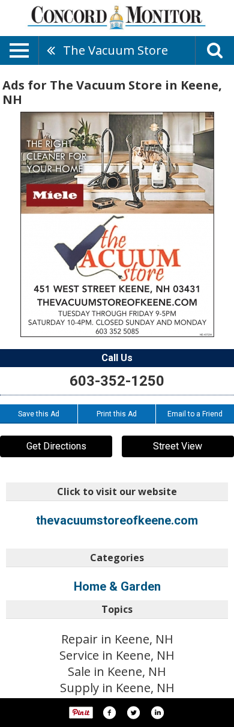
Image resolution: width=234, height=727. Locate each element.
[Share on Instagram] (157, 712)
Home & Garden (117, 586)
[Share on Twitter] (133, 712)
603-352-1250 (117, 381)
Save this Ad (38, 414)
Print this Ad (117, 414)
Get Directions (56, 446)
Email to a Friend (195, 414)
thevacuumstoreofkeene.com (117, 520)
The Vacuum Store (115, 50)
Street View (177, 446)
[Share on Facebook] (109, 712)
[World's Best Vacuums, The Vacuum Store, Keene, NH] (117, 224)
